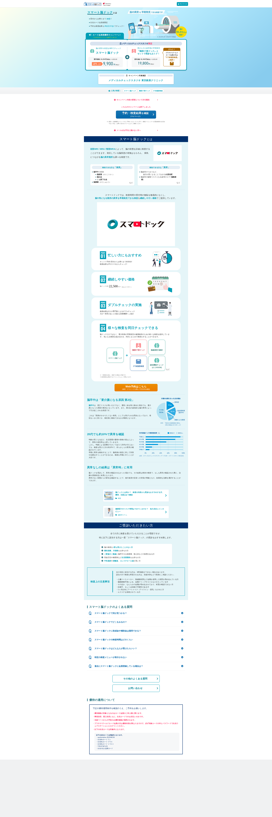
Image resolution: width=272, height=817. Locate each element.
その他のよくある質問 (135, 678)
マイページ (183, 4)
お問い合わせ (135, 688)
